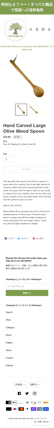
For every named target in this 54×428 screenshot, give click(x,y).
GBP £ (33, 384)
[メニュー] (49, 29)
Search (9, 312)
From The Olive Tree (22, 419)
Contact (9, 358)
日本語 (18, 384)
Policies (9, 365)
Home (9, 335)
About (8, 350)
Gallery (9, 342)
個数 (5, 154)
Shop (8, 319)
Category (10, 327)
